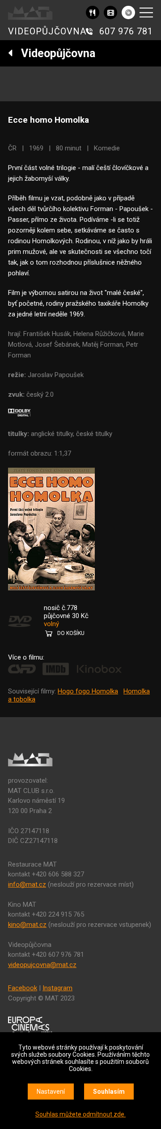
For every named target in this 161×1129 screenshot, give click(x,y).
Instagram (57, 988)
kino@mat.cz (27, 925)
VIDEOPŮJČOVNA (47, 31)
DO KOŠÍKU (71, 633)
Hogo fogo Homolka (88, 691)
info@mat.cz (27, 884)
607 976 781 (126, 31)
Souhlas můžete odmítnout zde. (80, 1114)
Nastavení (51, 1091)
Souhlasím (109, 1091)
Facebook (22, 988)
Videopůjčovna (54, 53)
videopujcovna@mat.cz (42, 965)
